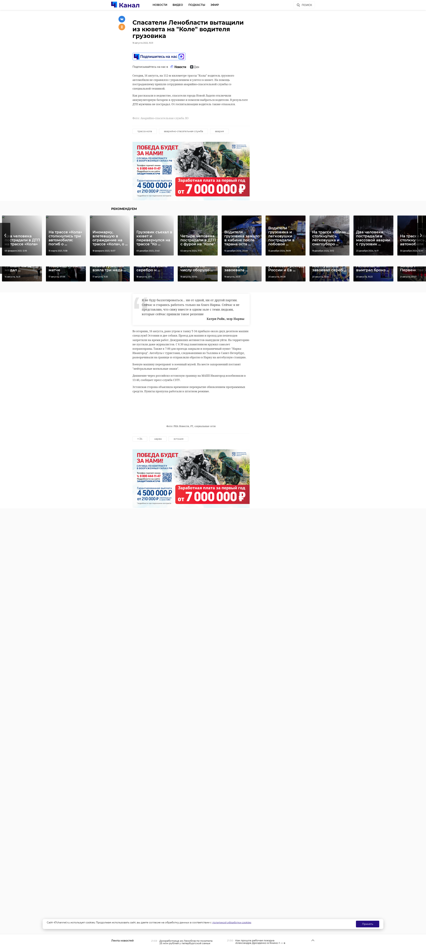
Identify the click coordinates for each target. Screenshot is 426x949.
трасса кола (144, 131)
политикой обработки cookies (231, 922)
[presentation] (5, 235)
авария (219, 131)
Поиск (307, 5)
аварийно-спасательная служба (183, 131)
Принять (367, 924)
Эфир (215, 4)
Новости (160, 4)
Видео (178, 4)
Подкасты (196, 4)
